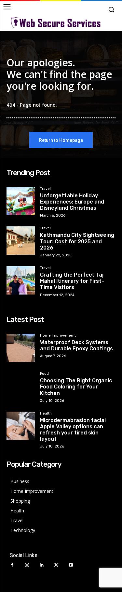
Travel (45, 189)
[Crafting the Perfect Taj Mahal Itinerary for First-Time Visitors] (21, 280)
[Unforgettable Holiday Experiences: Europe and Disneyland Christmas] (21, 201)
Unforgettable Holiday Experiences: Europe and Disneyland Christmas (72, 201)
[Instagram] (27, 565)
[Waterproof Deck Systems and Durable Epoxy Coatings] (21, 348)
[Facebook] (12, 565)
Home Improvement (58, 336)
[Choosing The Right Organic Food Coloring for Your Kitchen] (21, 386)
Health (46, 414)
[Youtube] (70, 565)
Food (44, 374)
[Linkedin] (41, 565)
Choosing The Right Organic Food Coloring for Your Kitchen (76, 386)
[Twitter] (56, 565)
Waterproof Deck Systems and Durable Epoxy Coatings (76, 345)
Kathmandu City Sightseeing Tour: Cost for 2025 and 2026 (77, 241)
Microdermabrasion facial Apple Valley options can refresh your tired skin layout (73, 429)
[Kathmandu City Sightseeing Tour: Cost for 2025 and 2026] (21, 240)
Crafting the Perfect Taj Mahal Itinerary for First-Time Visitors (72, 281)
